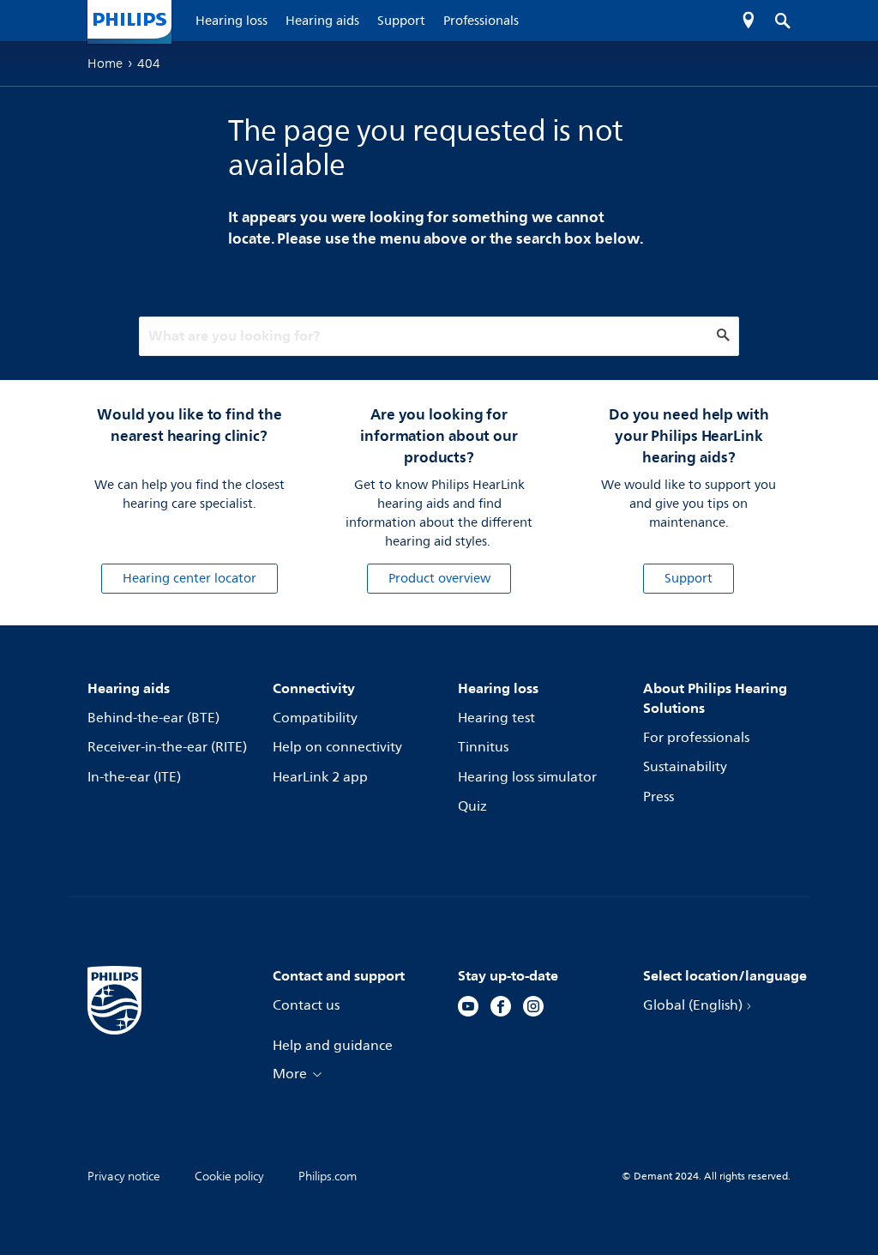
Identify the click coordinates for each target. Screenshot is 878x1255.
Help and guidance (333, 1046)
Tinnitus (483, 747)
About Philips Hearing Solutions (715, 698)
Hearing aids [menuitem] (322, 21)
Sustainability (685, 767)
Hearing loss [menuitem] (231, 21)
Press (658, 797)
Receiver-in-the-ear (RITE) (167, 747)
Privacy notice (123, 1176)
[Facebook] (500, 1009)
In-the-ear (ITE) (134, 777)
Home (105, 63)
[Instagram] (533, 1009)
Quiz (472, 806)
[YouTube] (468, 1009)
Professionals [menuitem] (481, 21)
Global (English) (693, 1005)
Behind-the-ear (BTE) (153, 718)
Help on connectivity (337, 747)
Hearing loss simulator (527, 777)
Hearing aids (128, 688)
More (290, 1074)
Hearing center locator (189, 578)
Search (774, 20)
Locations (748, 20)
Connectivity (314, 688)
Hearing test (496, 718)
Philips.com (327, 1176)
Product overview (439, 578)
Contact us (306, 1005)
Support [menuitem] (401, 21)
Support (689, 578)
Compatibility (315, 718)
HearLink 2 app (320, 777)
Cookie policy (229, 1176)
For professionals (696, 738)
